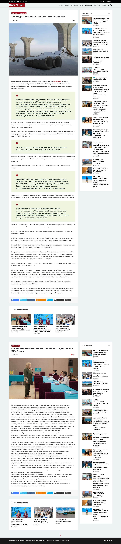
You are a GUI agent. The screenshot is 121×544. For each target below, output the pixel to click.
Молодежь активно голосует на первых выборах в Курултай (63, 328)
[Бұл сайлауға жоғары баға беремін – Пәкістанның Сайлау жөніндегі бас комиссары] (87, 120)
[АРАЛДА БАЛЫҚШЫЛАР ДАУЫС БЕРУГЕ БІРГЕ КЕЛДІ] (87, 70)
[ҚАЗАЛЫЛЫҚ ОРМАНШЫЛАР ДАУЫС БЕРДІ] (87, 162)
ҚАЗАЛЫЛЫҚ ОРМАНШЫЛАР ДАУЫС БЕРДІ (98, 161)
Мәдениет (97, 5)
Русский (109, 1)
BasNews (14, 13)
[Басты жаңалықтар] (17, 5)
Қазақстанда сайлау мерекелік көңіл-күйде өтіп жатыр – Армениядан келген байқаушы (101, 133)
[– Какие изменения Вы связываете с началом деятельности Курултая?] (87, 59)
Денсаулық (88, 5)
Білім (81, 5)
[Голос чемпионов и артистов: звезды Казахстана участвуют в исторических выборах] (43, 319)
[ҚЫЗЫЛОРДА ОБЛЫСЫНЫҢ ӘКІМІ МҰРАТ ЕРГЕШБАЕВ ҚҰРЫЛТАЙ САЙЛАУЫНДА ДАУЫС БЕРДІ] (87, 179)
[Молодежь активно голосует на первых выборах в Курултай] (65, 319)
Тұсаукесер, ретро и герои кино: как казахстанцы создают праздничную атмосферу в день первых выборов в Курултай (101, 107)
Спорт (104, 5)
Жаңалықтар (22, 13)
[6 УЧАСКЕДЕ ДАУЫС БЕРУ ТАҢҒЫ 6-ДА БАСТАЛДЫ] (87, 170)
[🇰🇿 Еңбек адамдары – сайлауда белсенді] (87, 80)
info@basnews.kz (33, 540)
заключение (57, 81)
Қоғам (61, 5)
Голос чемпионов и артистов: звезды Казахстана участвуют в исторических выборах (42, 329)
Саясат (67, 5)
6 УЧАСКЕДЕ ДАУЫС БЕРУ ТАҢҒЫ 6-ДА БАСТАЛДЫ (100, 170)
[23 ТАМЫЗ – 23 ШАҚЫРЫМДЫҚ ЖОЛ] (87, 51)
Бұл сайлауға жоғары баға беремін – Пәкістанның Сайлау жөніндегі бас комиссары (100, 121)
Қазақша (102, 1)
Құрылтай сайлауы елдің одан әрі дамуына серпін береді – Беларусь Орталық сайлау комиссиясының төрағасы (101, 91)
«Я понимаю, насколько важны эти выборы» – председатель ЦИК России (20, 328)
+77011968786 (49, 540)
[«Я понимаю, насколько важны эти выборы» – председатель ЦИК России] (21, 319)
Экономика (74, 5)
